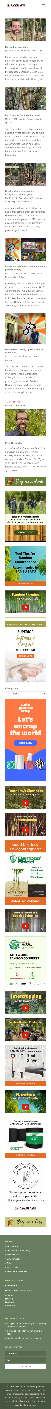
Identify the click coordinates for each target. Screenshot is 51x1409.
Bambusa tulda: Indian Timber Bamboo (25, 1338)
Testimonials (13, 1254)
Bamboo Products (27, 119)
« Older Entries (12, 401)
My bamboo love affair (16, 47)
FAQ (9, 1263)
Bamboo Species (12, 201)
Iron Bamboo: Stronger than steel (22, 115)
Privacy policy (13, 1267)
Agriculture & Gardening (30, 198)
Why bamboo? (13, 1259)
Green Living (36, 50)
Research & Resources (17, 1271)
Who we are (12, 1246)
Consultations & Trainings (19, 1250)
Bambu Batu (24, 50)
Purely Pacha (12, 1390)
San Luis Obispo (17, 277)
